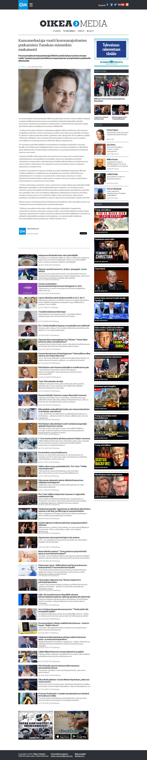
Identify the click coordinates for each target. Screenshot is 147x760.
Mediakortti (79, 756)
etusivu (57, 31)
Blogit (90, 31)
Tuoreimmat (69, 31)
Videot (81, 31)
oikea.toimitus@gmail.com (62, 756)
